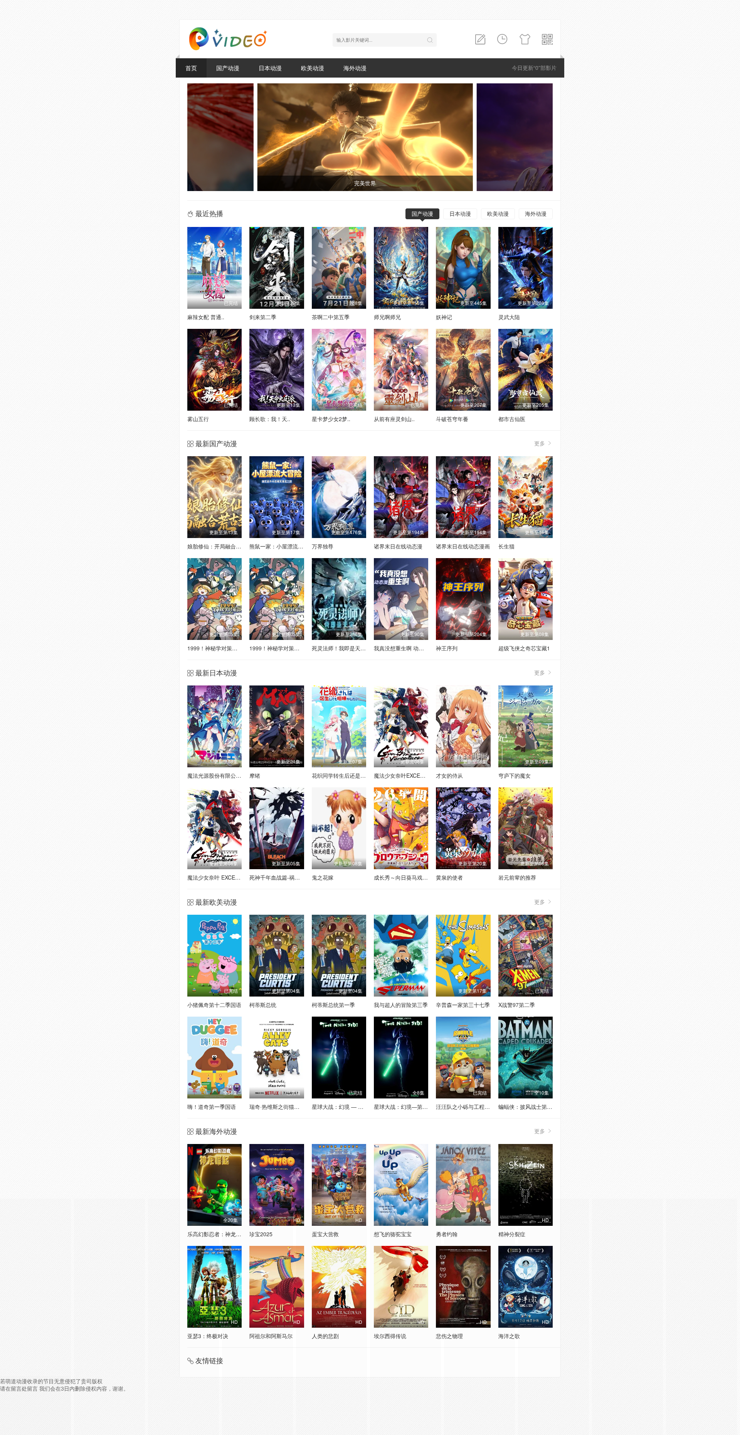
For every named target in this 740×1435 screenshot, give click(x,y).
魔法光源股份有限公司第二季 (222, 775)
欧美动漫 (312, 68)
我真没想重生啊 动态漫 (401, 648)
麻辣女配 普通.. (205, 317)
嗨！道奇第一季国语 (211, 1106)
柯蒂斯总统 (262, 1005)
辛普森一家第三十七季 (463, 1005)
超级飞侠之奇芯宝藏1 (524, 648)
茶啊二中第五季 (331, 317)
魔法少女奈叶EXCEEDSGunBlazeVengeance (428, 775)
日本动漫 (270, 68)
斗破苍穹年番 (452, 419)
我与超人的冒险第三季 (401, 1005)
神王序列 (446, 648)
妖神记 (444, 317)
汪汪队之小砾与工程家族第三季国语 (479, 1106)
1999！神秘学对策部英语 (217, 648)
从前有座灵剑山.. (394, 419)
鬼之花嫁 (322, 877)
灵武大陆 (509, 317)
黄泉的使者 (449, 877)
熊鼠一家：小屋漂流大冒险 (281, 546)
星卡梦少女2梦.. (331, 419)
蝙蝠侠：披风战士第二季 (528, 1106)
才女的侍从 (449, 775)
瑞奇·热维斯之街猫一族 (277, 1106)
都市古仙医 (511, 419)
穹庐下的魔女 (514, 775)
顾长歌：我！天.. (269, 419)
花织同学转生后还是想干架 (344, 775)
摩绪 (254, 775)
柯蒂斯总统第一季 (333, 1005)
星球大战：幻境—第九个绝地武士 (414, 1106)
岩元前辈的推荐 (517, 877)
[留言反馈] (480, 39)
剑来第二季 (262, 317)
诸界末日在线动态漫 (398, 546)
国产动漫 (227, 68)
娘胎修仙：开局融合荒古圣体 (222, 546)
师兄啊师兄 (387, 317)
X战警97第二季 (516, 1005)
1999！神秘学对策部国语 (279, 648)
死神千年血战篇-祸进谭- (278, 877)
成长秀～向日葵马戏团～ (403, 877)
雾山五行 (198, 419)
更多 (540, 443)
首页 (191, 68)
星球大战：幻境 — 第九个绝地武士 (354, 1106)
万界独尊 (322, 546)
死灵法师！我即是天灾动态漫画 (349, 648)
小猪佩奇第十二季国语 (214, 1005)
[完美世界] (203, 137)
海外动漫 (355, 68)
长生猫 (506, 546)
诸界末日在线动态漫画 (463, 546)
